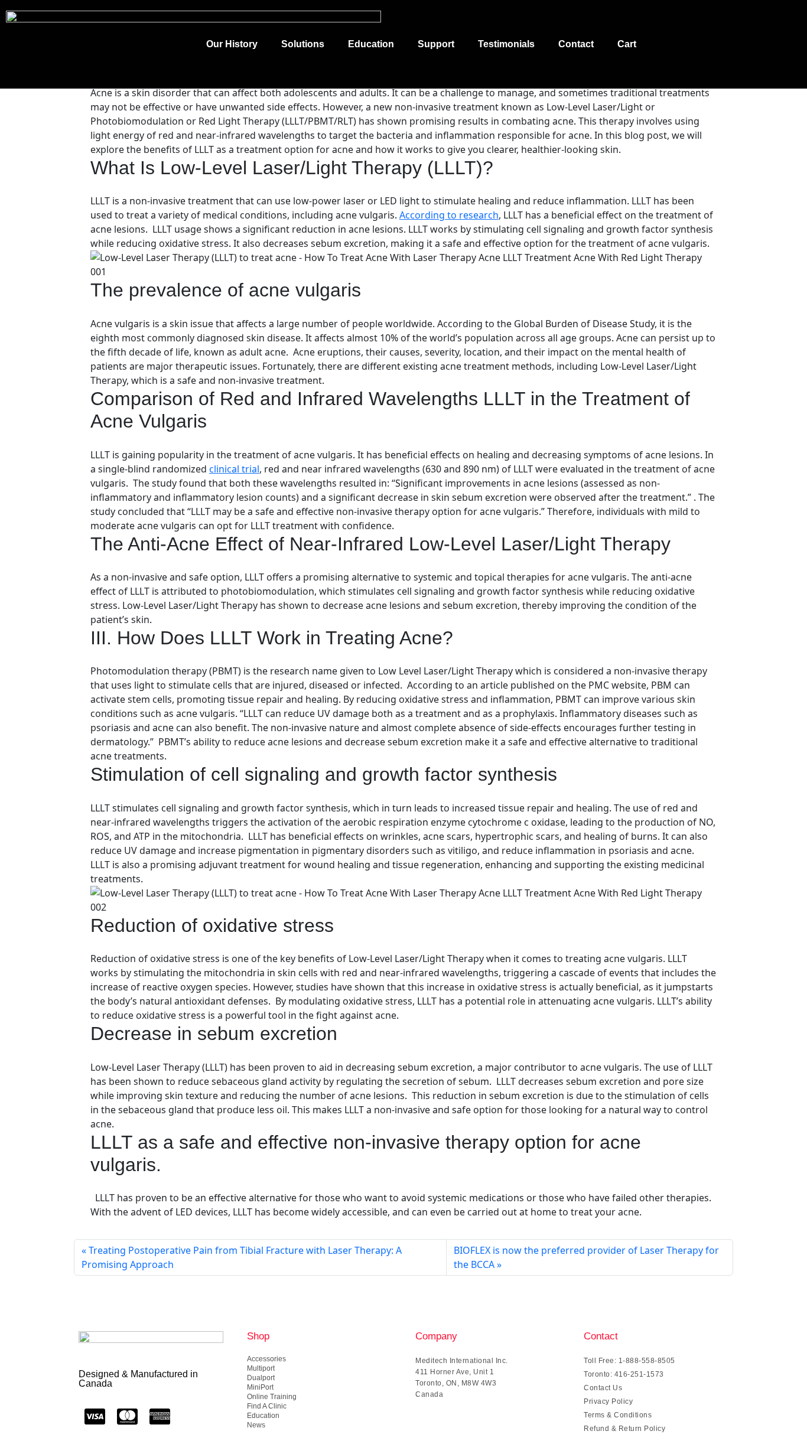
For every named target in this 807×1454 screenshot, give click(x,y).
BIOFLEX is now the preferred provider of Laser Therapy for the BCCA (586, 1257)
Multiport (261, 1368)
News (256, 1425)
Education (371, 44)
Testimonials (506, 44)
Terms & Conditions (618, 1415)
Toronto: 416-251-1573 (624, 1374)
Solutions (302, 44)
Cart (626, 44)
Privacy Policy (608, 1401)
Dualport (261, 1378)
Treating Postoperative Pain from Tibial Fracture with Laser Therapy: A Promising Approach (242, 1257)
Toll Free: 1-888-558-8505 (629, 1361)
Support (436, 44)
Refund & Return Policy (624, 1428)
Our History (232, 44)
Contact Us (603, 1388)
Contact (576, 44)
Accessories (266, 1359)
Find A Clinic (267, 1406)
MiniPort (260, 1387)
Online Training (272, 1397)
